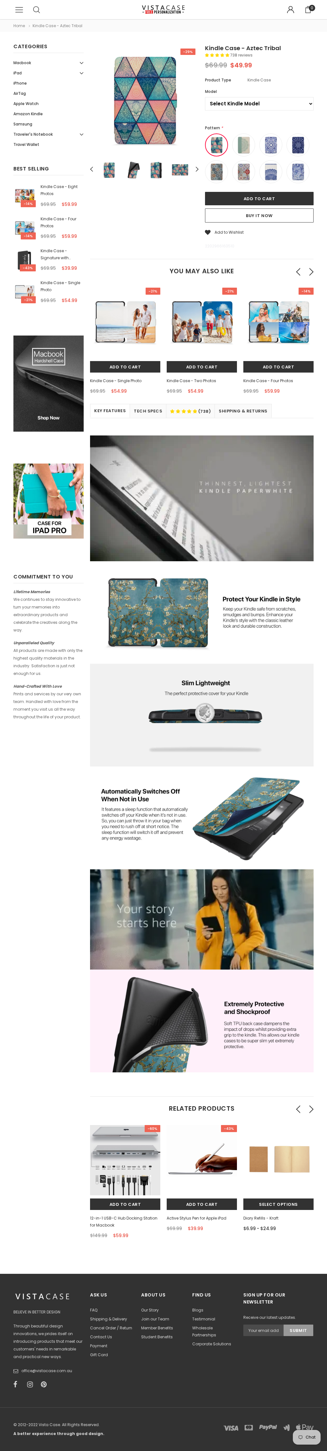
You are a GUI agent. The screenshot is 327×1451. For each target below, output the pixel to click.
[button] (217, 55)
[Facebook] (18, 1384)
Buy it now (259, 216)
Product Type (218, 80)
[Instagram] (32, 1384)
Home (19, 25)
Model (211, 91)
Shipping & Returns (243, 411)
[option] (144, 100)
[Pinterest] (45, 1384)
